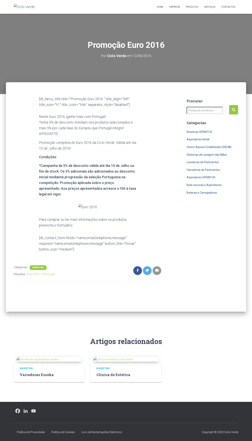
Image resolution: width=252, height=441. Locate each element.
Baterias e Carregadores (202, 192)
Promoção (48, 274)
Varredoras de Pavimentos (203, 169)
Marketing (38, 267)
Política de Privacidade (31, 432)
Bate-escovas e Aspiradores (204, 185)
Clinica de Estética (113, 374)
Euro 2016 (33, 274)
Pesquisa (233, 109)
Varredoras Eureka (37, 374)
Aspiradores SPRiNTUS (201, 177)
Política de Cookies (63, 432)
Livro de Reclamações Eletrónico (101, 432)
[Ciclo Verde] (24, 7)
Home (160, 7)
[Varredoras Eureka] (37, 359)
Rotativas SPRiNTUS (199, 131)
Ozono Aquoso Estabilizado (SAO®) (209, 147)
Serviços (209, 7)
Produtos (192, 7)
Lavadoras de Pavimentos (203, 162)
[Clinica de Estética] (113, 359)
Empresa (174, 7)
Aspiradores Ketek (198, 139)
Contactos (228, 7)
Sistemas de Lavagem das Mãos (207, 154)
